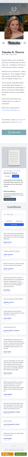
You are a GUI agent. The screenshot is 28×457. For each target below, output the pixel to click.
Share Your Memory (10, 199)
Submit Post (14, 224)
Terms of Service (18, 450)
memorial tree (20, 119)
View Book (7, 176)
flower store (19, 122)
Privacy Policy (10, 450)
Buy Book (15, 176)
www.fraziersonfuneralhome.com (11, 110)
